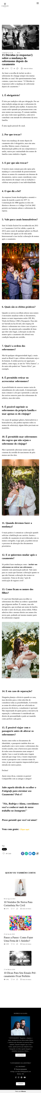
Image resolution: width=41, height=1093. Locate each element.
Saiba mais (20, 1055)
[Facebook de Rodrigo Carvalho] (15, 1077)
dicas (4, 849)
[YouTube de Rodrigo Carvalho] (25, 1077)
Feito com (20, 1091)
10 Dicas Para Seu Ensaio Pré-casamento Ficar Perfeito (20, 974)
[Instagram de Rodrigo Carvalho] (18, 1077)
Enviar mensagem (21, 1069)
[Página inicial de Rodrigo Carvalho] (5, 5)
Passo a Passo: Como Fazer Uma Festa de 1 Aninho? (18, 939)
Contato (20, 1083)
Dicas (18, 52)
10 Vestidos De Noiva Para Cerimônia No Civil (18, 904)
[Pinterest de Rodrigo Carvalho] (21, 1077)
